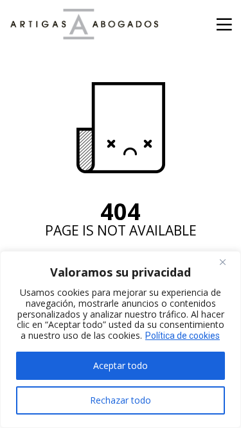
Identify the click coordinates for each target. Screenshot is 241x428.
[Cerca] (227, 262)
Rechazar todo (120, 400)
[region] (120, 339)
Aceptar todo (120, 365)
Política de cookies (182, 335)
